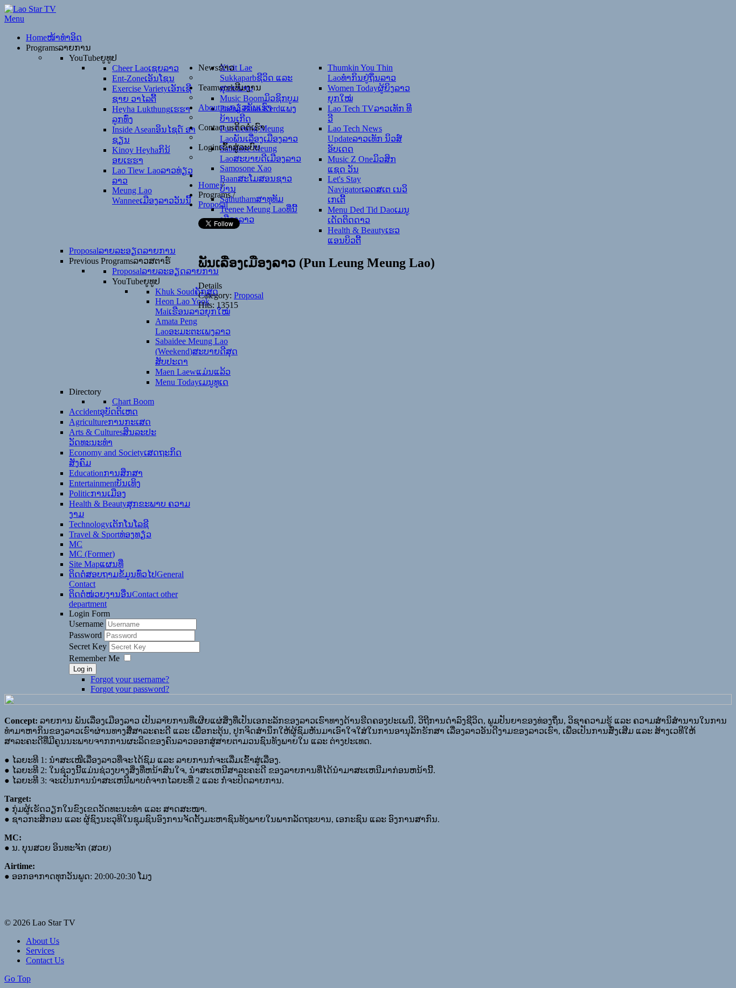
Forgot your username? (130, 679)
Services (40, 950)
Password (86, 635)
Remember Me (94, 658)
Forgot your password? (130, 688)
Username (86, 623)
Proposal (248, 295)
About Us (42, 940)
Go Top (17, 978)
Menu (14, 18)
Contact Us (45, 960)
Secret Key (89, 646)
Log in (82, 669)
